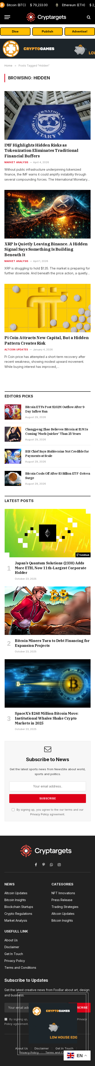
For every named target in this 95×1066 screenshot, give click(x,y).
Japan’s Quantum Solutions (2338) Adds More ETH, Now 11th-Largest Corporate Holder (50, 568)
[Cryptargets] (47, 17)
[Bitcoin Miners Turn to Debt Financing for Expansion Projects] (48, 610)
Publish (47, 31)
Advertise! (79, 31)
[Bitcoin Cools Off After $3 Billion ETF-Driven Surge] (13, 478)
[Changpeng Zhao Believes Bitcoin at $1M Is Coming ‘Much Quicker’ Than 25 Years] (13, 434)
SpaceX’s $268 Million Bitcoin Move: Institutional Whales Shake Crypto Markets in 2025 (46, 718)
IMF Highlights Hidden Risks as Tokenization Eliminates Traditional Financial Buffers (41, 151)
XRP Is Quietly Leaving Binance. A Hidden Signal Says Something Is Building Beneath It (46, 249)
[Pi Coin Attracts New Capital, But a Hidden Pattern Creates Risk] (47, 308)
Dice (15, 31)
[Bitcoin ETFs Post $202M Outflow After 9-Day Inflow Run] (13, 411)
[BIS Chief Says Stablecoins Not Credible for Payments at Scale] (13, 456)
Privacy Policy (39, 814)
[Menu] (7, 17)
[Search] (88, 17)
